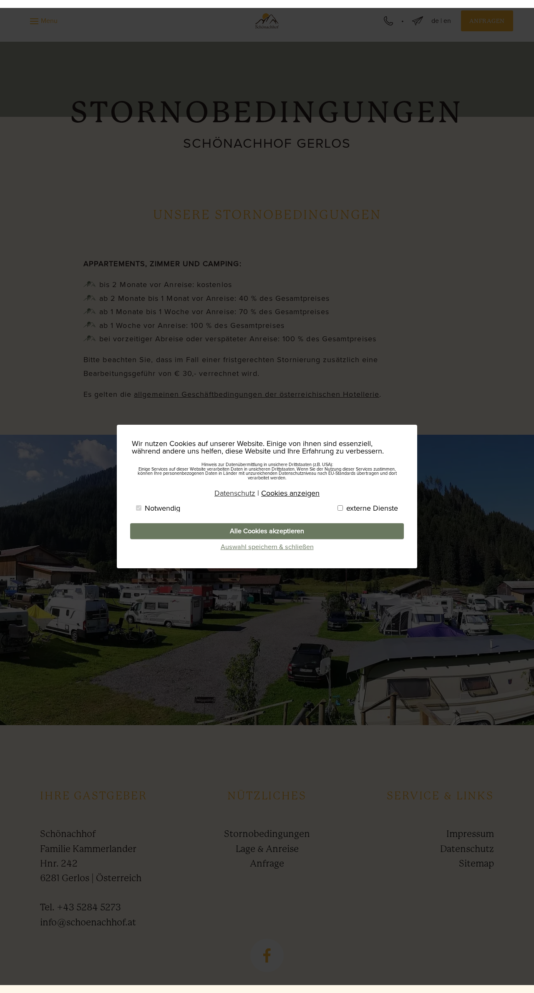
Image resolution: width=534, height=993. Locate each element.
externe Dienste (372, 508)
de (435, 20)
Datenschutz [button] (234, 493)
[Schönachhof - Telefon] (388, 21)
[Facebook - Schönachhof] (267, 955)
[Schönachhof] (267, 20)
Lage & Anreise (267, 849)
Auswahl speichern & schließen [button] (267, 547)
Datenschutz (467, 849)
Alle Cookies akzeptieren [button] (267, 531)
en (447, 20)
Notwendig (162, 508)
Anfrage (267, 863)
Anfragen (487, 21)
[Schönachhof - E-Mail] (417, 21)
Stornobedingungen (267, 834)
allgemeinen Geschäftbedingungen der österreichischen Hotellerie (256, 394)
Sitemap (476, 863)
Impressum (470, 834)
